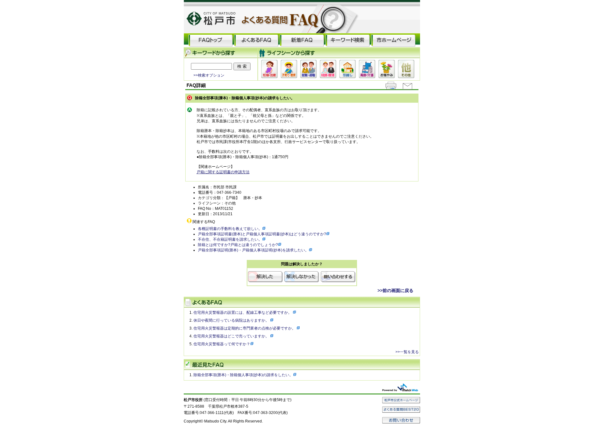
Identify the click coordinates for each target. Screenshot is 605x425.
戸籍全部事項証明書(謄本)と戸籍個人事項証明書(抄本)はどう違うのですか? (262, 234)
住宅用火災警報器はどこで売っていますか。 (231, 336)
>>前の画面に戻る (395, 290)
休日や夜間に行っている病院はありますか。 (231, 320)
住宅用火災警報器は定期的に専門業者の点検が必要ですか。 (245, 328)
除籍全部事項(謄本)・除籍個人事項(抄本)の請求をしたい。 (243, 375)
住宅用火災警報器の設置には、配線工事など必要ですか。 (243, 312)
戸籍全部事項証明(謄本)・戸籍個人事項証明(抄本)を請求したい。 (253, 250)
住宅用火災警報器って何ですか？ (221, 344)
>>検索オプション (208, 75)
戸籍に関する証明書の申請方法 (223, 172)
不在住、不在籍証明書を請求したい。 (230, 239)
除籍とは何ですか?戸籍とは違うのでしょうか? (238, 245)
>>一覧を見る (407, 352)
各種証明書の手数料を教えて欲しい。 (230, 229)
